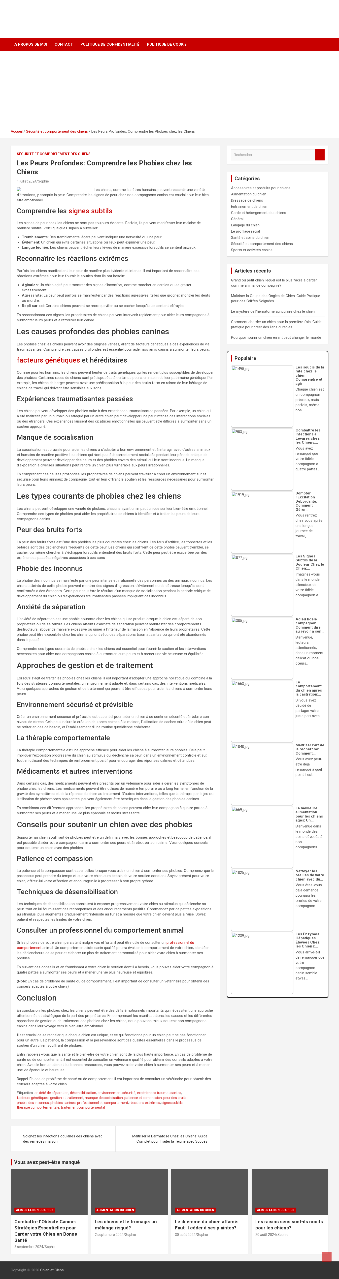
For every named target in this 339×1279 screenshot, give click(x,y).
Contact (64, 44)
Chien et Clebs (42, 14)
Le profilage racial (245, 231)
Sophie (43, 181)
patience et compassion (143, 1098)
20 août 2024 (265, 1235)
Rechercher (320, 154)
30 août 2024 (185, 1235)
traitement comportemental (83, 1107)
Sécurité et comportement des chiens (54, 154)
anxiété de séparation (51, 1093)
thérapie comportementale (38, 1107)
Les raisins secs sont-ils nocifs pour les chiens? (289, 1225)
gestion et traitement (66, 1098)
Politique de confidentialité (109, 44)
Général (237, 219)
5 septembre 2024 (28, 1247)
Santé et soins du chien (250, 237)
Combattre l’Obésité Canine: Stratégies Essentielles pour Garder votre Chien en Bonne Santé (45, 1231)
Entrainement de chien (249, 206)
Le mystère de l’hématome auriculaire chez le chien (273, 311)
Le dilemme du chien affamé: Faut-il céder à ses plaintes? (206, 1225)
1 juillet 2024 (26, 181)
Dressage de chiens (247, 200)
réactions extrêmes (145, 1103)
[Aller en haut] (327, 1257)
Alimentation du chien (248, 194)
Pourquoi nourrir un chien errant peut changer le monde (276, 337)
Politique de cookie (167, 44)
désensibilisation (83, 1093)
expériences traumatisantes (159, 1093)
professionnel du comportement (102, 1103)
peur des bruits (175, 1098)
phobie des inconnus (33, 1103)
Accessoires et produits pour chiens (260, 188)
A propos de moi (30, 44)
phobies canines (63, 1103)
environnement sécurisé (117, 1093)
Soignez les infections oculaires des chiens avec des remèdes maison (62, 1139)
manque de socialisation (104, 1098)
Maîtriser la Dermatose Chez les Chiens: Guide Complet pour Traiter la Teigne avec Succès (169, 1139)
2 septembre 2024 (109, 1235)
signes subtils (90, 211)
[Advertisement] (169, 91)
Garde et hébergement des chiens (258, 213)
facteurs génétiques (48, 360)
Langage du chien (245, 225)
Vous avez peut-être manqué (47, 1162)
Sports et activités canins (251, 250)
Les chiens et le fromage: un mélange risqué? (126, 1225)
